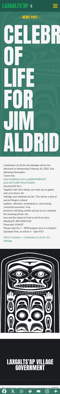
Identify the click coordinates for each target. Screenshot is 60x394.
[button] (55, 5)
